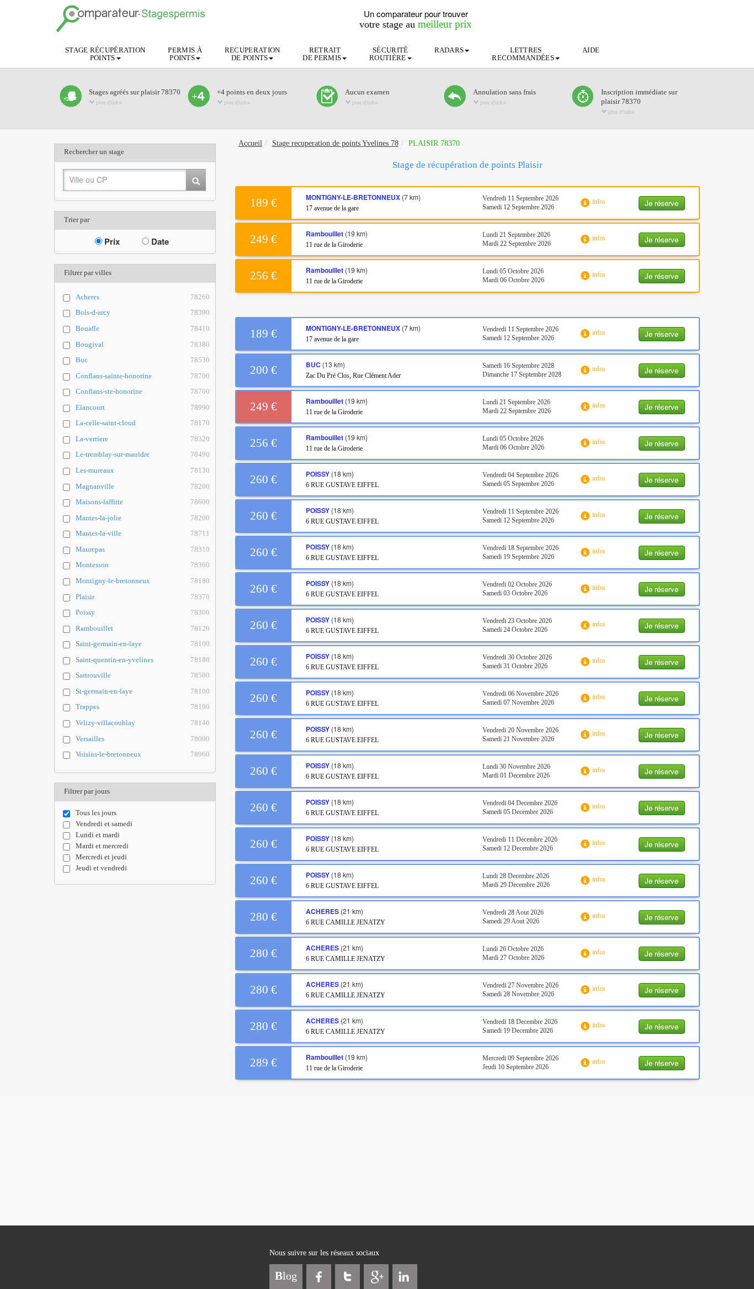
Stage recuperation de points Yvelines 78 (335, 143)
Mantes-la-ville (143, 533)
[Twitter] (347, 1276)
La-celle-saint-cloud (143, 423)
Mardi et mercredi (102, 846)
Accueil (250, 143)
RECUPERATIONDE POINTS (252, 54)
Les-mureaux (143, 470)
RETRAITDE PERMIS (321, 54)
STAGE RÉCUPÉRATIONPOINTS (105, 54)
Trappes (143, 706)
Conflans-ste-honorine (143, 391)
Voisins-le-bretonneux (143, 754)
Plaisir (143, 597)
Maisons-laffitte (143, 502)
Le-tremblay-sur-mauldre (143, 454)
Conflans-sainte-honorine (143, 376)
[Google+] (376, 1276)
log (286, 1275)
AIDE (590, 50)
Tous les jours (96, 813)
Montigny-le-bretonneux (143, 581)
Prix (111, 241)
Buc (143, 360)
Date (159, 241)
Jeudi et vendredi (101, 868)
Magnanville (143, 486)
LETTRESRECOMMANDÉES (523, 54)
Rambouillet (143, 628)
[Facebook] (318, 1276)
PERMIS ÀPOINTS (184, 54)
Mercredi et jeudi (101, 857)
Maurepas (143, 549)
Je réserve (661, 203)
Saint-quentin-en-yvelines (143, 660)
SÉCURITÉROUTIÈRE (388, 54)
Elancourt (143, 407)
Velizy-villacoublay (143, 723)
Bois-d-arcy (143, 312)
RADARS (449, 50)
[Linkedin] (404, 1276)
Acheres (143, 297)
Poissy (143, 612)
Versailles (143, 739)
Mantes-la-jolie (143, 518)
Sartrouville (143, 675)
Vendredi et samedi (104, 824)
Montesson (143, 565)
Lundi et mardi (98, 835)
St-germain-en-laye (143, 691)
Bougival (143, 344)
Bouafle (143, 328)
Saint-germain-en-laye (143, 644)
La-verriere (143, 439)
